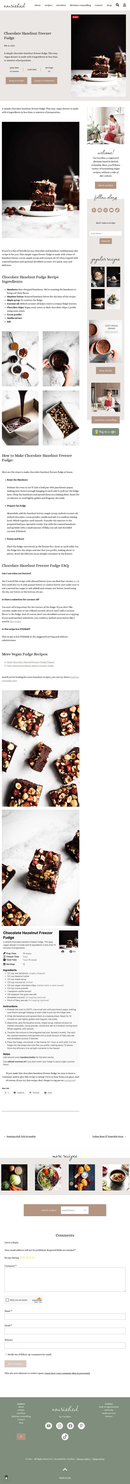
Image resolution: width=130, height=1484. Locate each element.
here (76, 581)
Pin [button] (74, 951)
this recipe (15, 621)
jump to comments (44, 80)
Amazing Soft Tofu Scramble (21, 1136)
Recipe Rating (12, 1257)
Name (8, 1311)
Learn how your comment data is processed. (67, 1373)
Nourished (65, 1408)
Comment (11, 1266)
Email (8, 1325)
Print (66, 951)
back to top (65, 1477)
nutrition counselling (106, 420)
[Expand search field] (21, 1437)
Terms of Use (98, 1459)
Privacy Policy (83, 1459)
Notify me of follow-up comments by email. (30, 1354)
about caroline (105, 185)
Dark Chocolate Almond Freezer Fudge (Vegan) (30, 662)
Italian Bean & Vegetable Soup (107, 1136)
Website (9, 1340)
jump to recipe (16, 80)
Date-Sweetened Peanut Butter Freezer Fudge (30, 665)
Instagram (69, 1080)
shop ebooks (105, 370)
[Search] (85, 1210)
